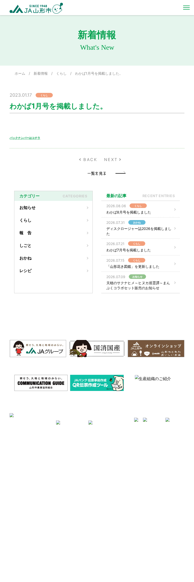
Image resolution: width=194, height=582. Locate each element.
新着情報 (41, 73)
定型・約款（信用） (115, 469)
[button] (5, 382)
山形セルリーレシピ (71, 449)
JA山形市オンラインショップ (77, 458)
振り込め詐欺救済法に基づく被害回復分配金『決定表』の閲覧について (163, 531)
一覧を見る (97, 173)
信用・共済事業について (162, 456)
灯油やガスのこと (70, 473)
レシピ (25, 270)
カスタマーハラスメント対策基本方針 (32, 496)
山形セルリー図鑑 (113, 449)
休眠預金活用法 (155, 462)
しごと (25, 245)
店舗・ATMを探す (157, 449)
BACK (90, 159)
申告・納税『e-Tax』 (160, 542)
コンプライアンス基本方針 (32, 487)
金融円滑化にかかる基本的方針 (163, 485)
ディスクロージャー (159, 469)
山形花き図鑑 (110, 456)
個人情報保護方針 (26, 480)
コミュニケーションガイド (120, 462)
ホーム (20, 73)
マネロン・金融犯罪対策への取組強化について (32, 507)
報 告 (25, 232)
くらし (61, 73)
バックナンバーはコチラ (25, 138)
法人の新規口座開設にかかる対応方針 (163, 518)
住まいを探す (66, 467)
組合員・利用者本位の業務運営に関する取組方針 (163, 496)
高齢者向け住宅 (68, 480)
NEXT (111, 159)
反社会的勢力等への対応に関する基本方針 (32, 464)
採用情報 (19, 456)
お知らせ (27, 207)
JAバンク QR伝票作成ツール (163, 551)
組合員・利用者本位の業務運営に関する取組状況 (163, 507)
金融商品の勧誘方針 (159, 476)
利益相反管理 (22, 473)
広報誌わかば (66, 487)
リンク (61, 494)
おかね (25, 257)
